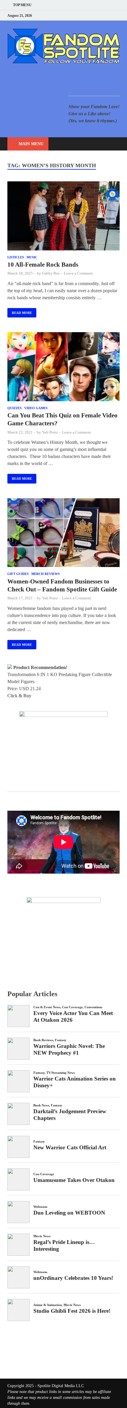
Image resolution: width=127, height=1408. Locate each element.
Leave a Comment (78, 273)
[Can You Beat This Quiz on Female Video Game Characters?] (63, 367)
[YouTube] (81, 15)
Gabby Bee (51, 273)
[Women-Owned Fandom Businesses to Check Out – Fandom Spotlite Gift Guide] (63, 533)
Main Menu (31, 144)
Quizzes (14, 408)
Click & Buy (19, 695)
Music (32, 257)
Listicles (15, 257)
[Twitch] (111, 15)
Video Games (36, 408)
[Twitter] (96, 15)
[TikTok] (118, 15)
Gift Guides (18, 574)
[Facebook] (88, 15)
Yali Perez (50, 432)
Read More (19, 311)
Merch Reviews (45, 574)
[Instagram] (103, 15)
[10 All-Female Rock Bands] (63, 216)
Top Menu (22, 5)
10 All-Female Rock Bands (42, 264)
